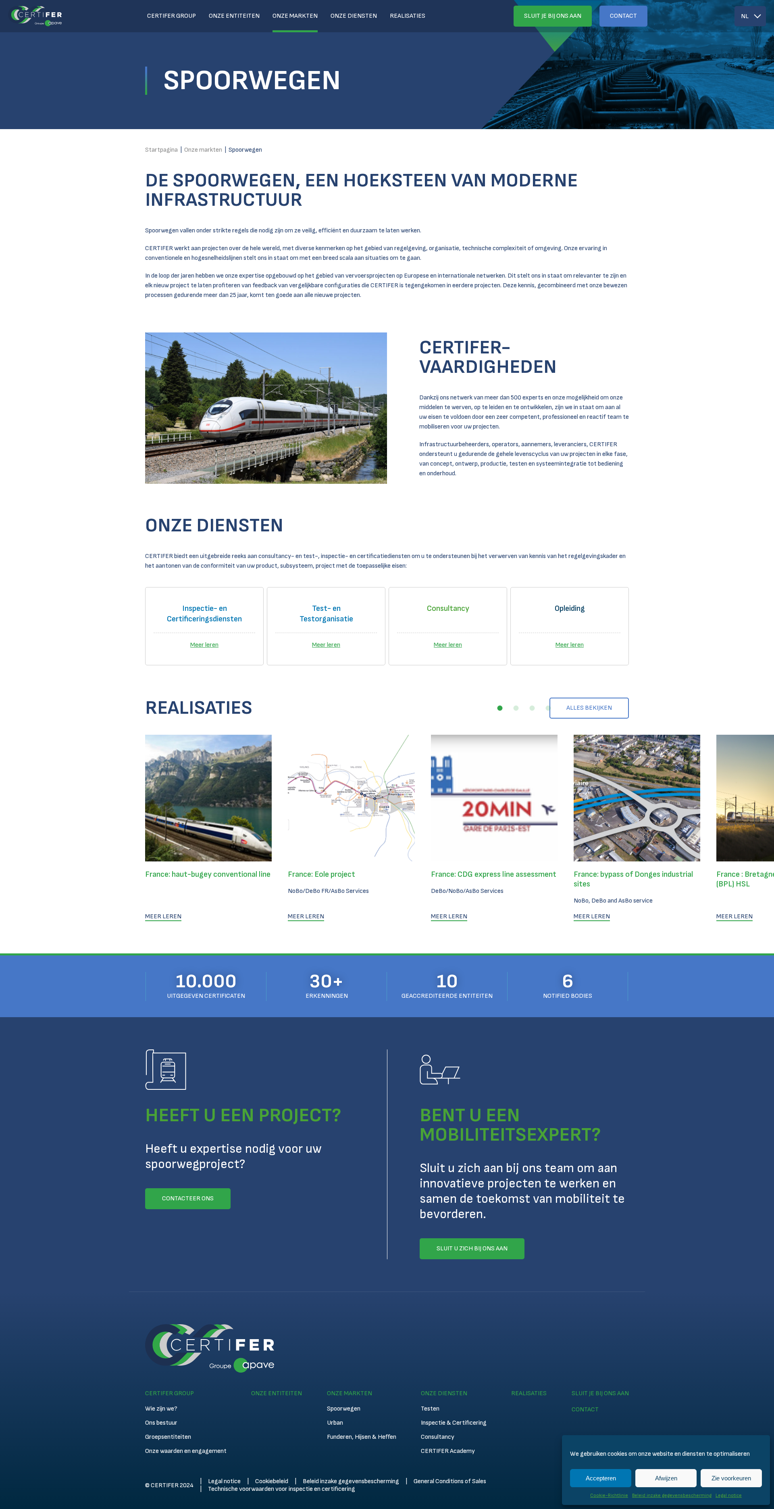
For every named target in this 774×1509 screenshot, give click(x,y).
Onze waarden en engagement (186, 1451)
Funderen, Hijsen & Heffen (361, 1437)
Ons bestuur (161, 1423)
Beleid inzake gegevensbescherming (672, 1495)
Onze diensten (354, 16)
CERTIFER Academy (448, 1451)
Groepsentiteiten (168, 1437)
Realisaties (407, 16)
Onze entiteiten (234, 16)
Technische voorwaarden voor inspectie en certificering (281, 1489)
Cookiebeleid (271, 1481)
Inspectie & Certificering (454, 1423)
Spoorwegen (343, 1409)
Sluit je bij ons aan (552, 16)
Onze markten (295, 16)
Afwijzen (666, 1478)
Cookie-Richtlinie (609, 1495)
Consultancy (437, 1437)
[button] (500, 708)
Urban (335, 1423)
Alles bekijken (589, 708)
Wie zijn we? (161, 1409)
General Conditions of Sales (450, 1481)
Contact (623, 16)
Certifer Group (171, 16)
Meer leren (204, 645)
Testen (430, 1409)
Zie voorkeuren (731, 1478)
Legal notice (729, 1495)
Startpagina (161, 150)
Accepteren (601, 1478)
